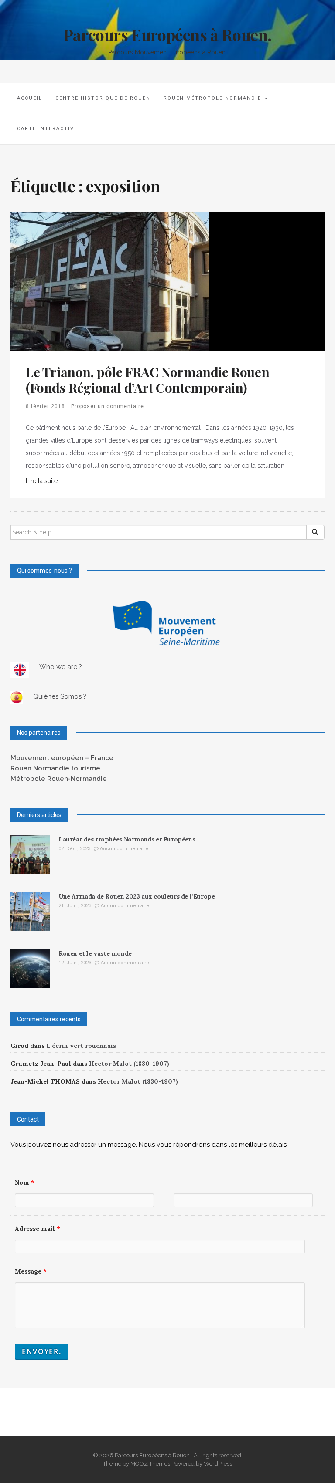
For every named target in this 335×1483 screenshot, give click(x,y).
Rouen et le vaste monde (95, 953)
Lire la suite (42, 480)
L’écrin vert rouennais (81, 1046)
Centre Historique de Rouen (102, 98)
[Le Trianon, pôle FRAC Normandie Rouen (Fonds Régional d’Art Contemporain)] (109, 280)
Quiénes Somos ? (59, 696)
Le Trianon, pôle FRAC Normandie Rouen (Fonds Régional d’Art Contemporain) (147, 379)
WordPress (218, 1463)
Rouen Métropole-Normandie (213, 98)
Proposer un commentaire (107, 406)
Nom (24, 1182)
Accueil (29, 98)
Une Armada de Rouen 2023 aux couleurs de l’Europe (136, 896)
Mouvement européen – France (61, 758)
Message (31, 1271)
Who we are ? (60, 667)
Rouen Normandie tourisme (55, 768)
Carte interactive (47, 129)
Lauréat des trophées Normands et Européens (126, 839)
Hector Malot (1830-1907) (129, 1063)
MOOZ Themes (150, 1463)
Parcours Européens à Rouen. (167, 34)
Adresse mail (37, 1229)
